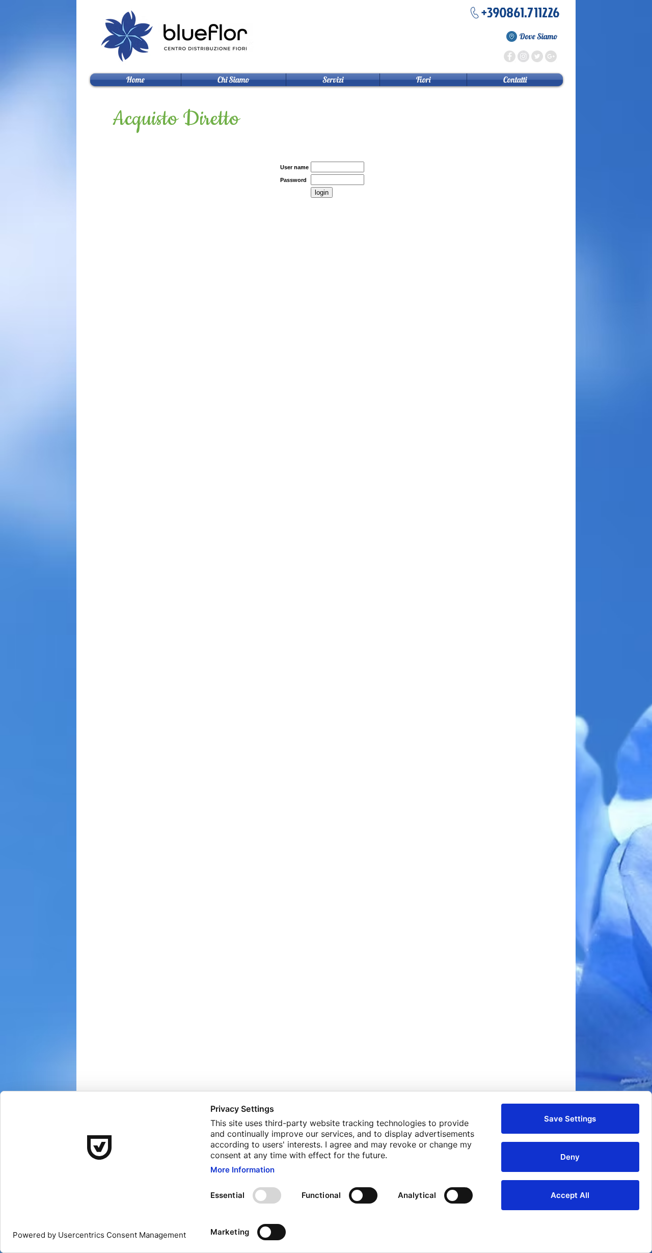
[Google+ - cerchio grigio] (551, 56)
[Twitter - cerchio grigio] (537, 56)
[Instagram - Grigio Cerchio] (523, 56)
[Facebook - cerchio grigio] (509, 56)
